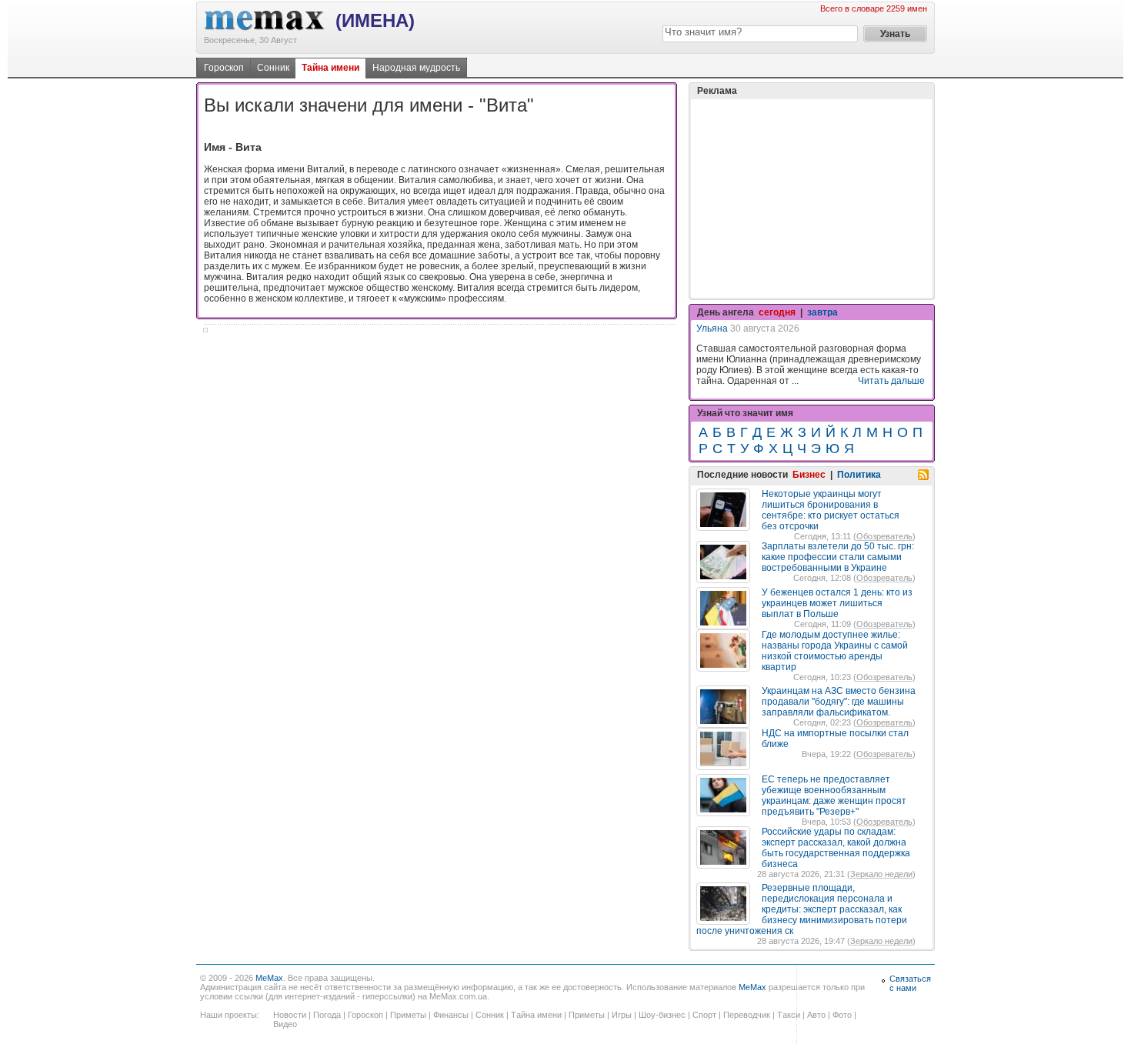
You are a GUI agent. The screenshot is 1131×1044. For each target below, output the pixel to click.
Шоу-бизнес (662, 1014)
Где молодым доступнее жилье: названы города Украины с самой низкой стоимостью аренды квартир (835, 650)
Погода (327, 1014)
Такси (788, 1014)
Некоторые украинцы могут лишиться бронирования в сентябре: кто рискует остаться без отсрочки (830, 510)
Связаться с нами (910, 983)
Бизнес (809, 474)
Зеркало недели (881, 874)
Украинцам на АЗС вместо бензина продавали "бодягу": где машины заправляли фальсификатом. (839, 701)
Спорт (704, 1014)
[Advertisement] (811, 198)
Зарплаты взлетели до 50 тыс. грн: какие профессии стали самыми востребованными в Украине (838, 557)
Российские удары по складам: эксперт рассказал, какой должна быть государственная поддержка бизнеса (836, 847)
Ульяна (712, 328)
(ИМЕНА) (375, 20)
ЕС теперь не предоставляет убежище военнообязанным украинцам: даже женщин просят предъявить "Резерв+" (834, 795)
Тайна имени (330, 67)
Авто (816, 1014)
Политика (859, 474)
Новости (289, 1014)
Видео (285, 1024)
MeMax (269, 977)
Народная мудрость (416, 67)
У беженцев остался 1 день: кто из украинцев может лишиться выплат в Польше (837, 603)
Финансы (451, 1014)
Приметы (408, 1014)
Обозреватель (884, 536)
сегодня (777, 312)
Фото (842, 1014)
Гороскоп (224, 67)
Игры (622, 1014)
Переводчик (746, 1014)
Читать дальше (891, 380)
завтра (822, 312)
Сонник (273, 67)
